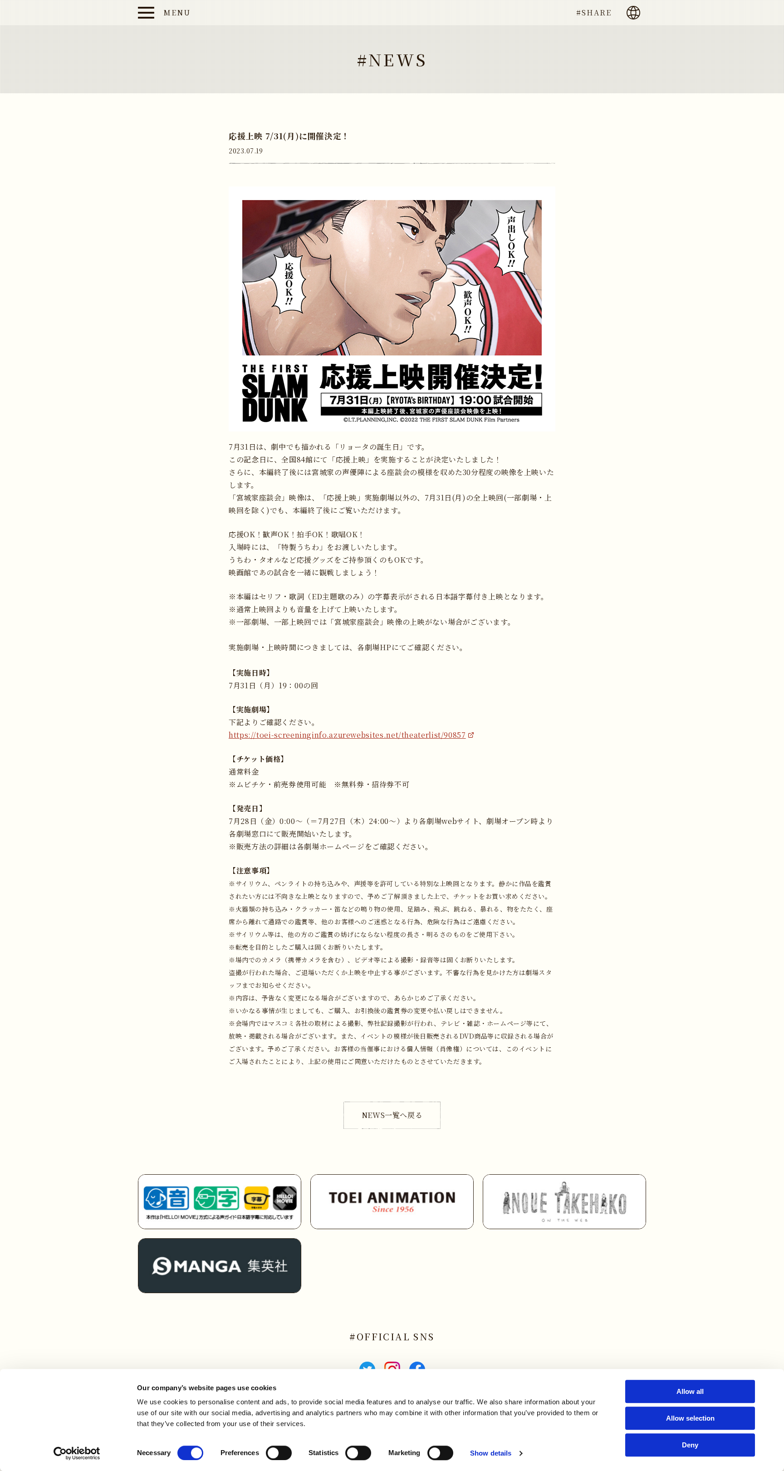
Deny (690, 1445)
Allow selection (690, 1418)
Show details (490, 1453)
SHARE (597, 12)
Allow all (690, 1391)
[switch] (279, 1453)
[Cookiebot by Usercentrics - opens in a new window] (77, 1453)
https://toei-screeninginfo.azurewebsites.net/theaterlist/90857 (347, 735)
